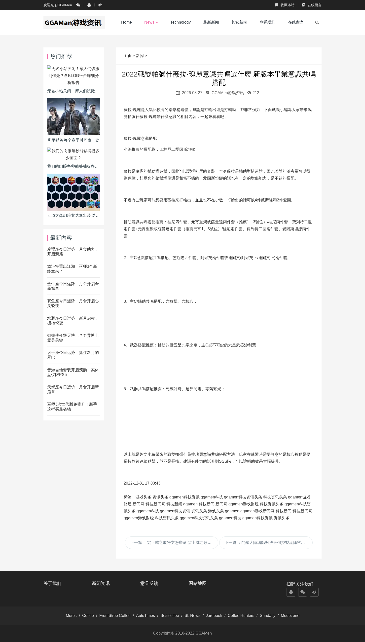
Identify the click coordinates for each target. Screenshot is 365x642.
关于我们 (52, 583)
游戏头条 (143, 497)
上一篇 (174, 542)
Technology (180, 22)
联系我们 (268, 22)
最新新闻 (211, 22)
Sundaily (267, 615)
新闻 (140, 56)
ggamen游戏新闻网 (257, 511)
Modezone (290, 615)
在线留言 (314, 5)
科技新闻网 (155, 504)
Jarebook (214, 615)
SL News (192, 615)
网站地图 (198, 583)
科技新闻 (174, 504)
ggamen (190, 504)
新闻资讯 (101, 583)
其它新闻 (239, 22)
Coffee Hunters (241, 615)
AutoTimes (145, 615)
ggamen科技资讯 (184, 497)
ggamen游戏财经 (243, 504)
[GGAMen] (74, 22)
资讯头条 (160, 497)
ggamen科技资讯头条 (243, 497)
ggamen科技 (212, 497)
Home (126, 22)
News (149, 22)
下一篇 (268, 542)
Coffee (88, 615)
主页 (128, 56)
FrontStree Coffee (115, 615)
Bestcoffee (169, 615)
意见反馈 (149, 583)
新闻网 (139, 504)
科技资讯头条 (275, 497)
